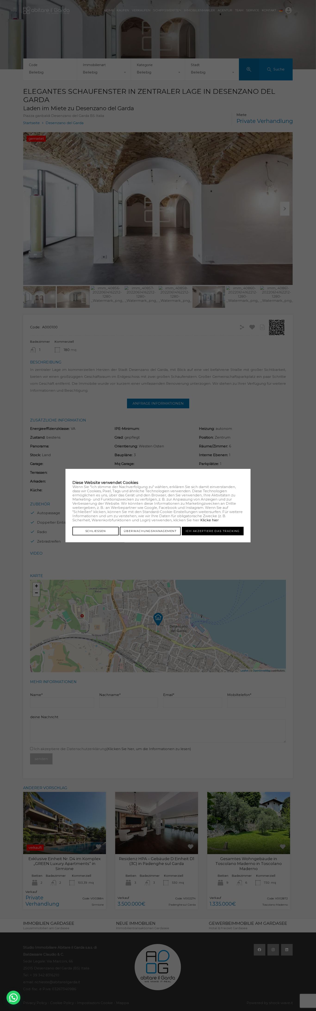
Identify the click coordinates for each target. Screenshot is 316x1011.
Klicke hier (209, 520)
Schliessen (95, 531)
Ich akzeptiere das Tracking (213, 531)
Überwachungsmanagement (150, 531)
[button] (13, 998)
